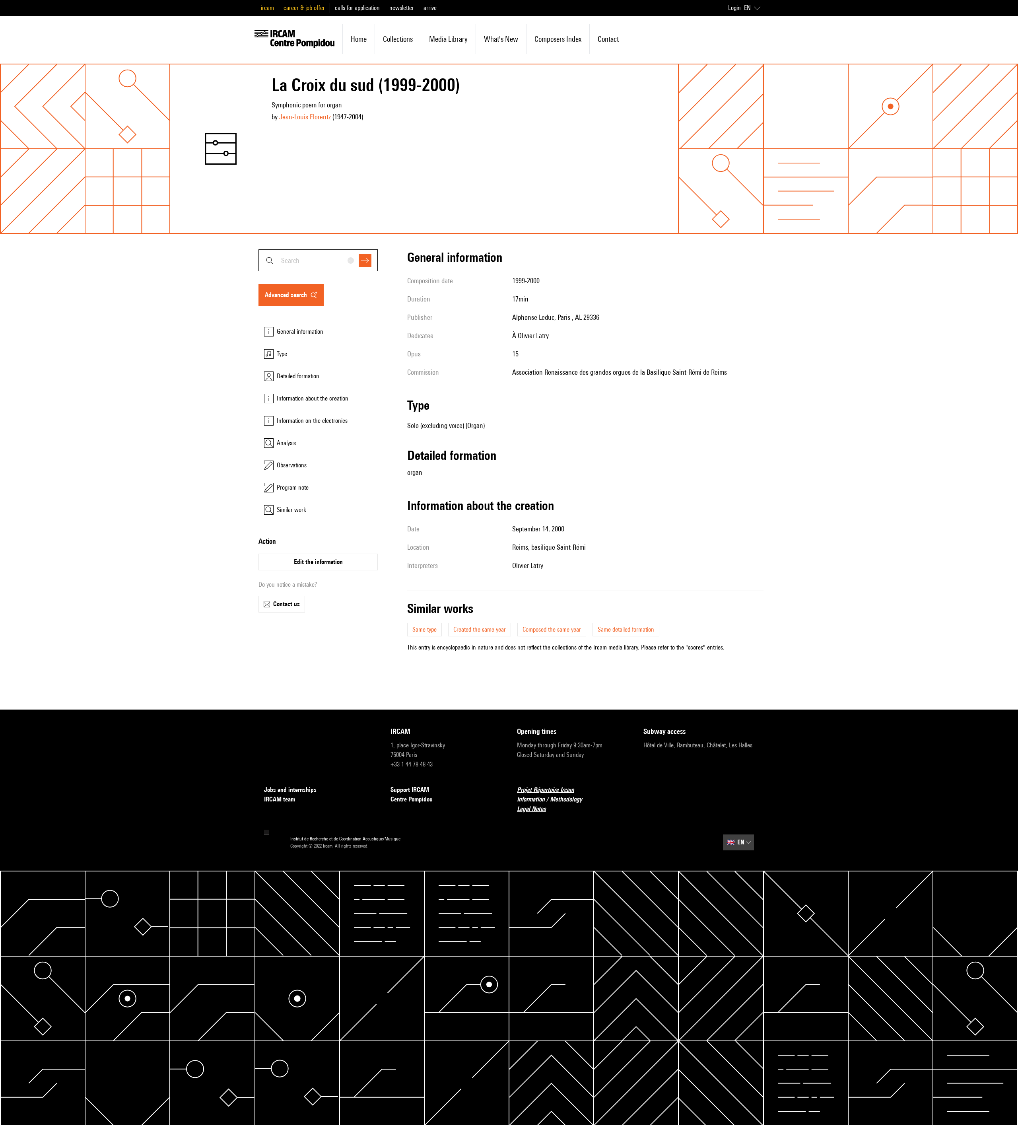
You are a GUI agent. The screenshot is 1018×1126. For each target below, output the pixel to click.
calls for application (357, 8)
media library (448, 39)
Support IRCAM (409, 789)
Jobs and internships (290, 789)
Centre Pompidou (411, 799)
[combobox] (318, 260)
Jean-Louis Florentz (305, 117)
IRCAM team (279, 799)
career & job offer (304, 8)
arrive (430, 8)
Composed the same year (552, 629)
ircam (267, 8)
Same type (424, 629)
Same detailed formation (626, 629)
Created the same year (479, 629)
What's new (501, 39)
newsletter (401, 8)
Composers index (557, 39)
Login (734, 8)
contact (608, 39)
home (359, 39)
